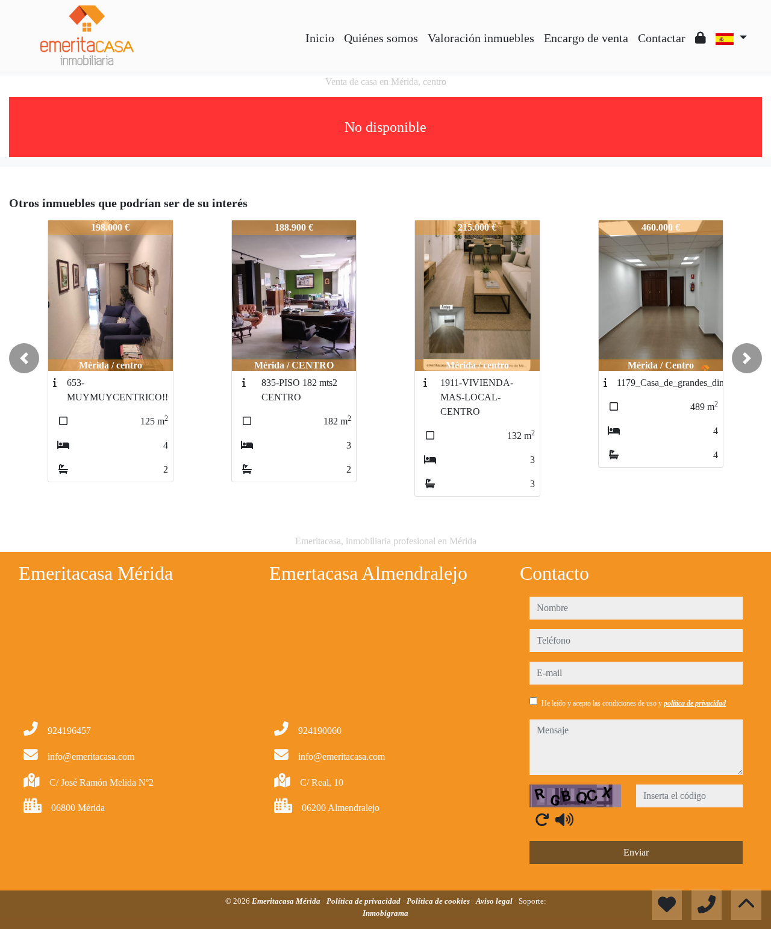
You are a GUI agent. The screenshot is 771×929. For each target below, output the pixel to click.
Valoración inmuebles (481, 38)
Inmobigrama (385, 913)
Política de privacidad (364, 901)
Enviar (636, 852)
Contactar (661, 38)
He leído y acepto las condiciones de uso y (634, 703)
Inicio (319, 38)
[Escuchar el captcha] (564, 819)
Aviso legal (495, 901)
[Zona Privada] (700, 38)
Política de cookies (439, 901)
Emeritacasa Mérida (287, 901)
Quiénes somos (381, 38)
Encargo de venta (586, 38)
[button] (24, 358)
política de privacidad (695, 703)
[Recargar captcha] (542, 819)
